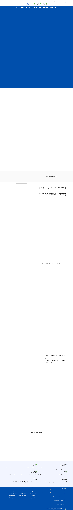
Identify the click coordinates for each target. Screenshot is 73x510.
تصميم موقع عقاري (23, 491)
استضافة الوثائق (33, 495)
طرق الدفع (14, 491)
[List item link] (59, 500)
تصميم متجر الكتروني (22, 493)
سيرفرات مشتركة (33, 493)
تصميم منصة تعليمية (22, 495)
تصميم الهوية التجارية (22, 498)
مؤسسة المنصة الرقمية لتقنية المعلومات (56, 508)
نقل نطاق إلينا (13, 493)
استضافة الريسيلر (33, 491)
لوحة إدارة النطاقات (12, 495)
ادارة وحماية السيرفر (32, 498)
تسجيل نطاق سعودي (12, 498)
